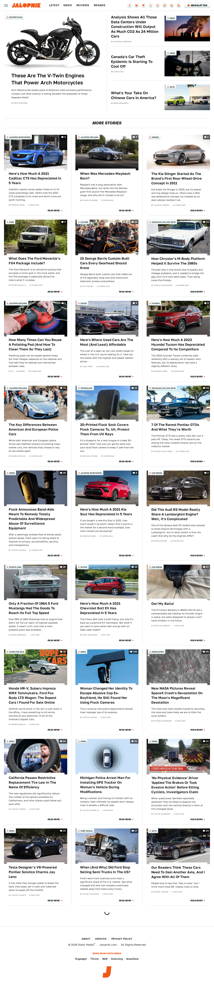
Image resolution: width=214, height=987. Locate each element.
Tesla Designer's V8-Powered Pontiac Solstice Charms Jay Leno (33, 872)
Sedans (155, 137)
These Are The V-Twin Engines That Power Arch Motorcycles (47, 79)
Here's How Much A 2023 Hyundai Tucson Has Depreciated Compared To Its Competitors (178, 344)
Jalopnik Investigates (19, 137)
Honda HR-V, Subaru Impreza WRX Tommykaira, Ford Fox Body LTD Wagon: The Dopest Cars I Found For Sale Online (32, 695)
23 (64, 830)
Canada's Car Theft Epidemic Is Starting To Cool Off (131, 61)
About (86, 938)
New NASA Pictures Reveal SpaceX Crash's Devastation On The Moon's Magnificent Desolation (177, 695)
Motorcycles (15, 17)
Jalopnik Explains (89, 137)
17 (136, 830)
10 (136, 222)
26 (207, 830)
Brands (99, 5)
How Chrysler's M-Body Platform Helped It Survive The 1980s (178, 261)
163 (135, 652)
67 (207, 567)
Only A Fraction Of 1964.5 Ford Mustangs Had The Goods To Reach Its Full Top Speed (33, 608)
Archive (100, 938)
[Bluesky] (136, 5)
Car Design (157, 473)
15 (136, 388)
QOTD (172, 87)
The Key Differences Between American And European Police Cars (33, 429)
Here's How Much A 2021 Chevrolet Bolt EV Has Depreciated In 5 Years (100, 608)
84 (64, 741)
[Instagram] (164, 5)
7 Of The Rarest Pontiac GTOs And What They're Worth (175, 427)
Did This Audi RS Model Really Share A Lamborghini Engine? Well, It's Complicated (175, 514)
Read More (54, 210)
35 (64, 567)
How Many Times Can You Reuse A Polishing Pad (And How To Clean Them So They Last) (35, 344)
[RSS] (178, 5)
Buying (84, 567)
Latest (54, 5)
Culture (84, 222)
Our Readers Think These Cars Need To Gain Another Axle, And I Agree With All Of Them (178, 872)
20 (207, 652)
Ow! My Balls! (162, 604)
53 (135, 741)
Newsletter (199, 5)
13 (207, 222)
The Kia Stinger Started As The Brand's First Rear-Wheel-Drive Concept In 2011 (176, 178)
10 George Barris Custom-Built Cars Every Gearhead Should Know (104, 263)
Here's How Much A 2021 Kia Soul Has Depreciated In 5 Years (106, 511)
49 (64, 473)
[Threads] (157, 5)
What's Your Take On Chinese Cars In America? (133, 95)
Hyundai (156, 303)
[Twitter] (150, 5)
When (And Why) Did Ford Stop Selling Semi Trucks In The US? (105, 869)
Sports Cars (15, 567)
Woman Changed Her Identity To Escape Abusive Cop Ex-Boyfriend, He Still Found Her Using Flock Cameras (106, 695)
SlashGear (132, 958)
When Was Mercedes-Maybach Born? (105, 176)
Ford (11, 222)
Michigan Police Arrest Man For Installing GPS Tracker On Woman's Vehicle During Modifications (105, 785)
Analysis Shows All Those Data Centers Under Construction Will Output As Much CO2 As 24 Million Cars (134, 26)
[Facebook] (129, 5)
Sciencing (117, 958)
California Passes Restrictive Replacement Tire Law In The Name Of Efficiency (32, 782)
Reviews (82, 5)
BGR (105, 958)
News (67, 5)
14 (64, 388)
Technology (86, 388)
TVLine (94, 958)
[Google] (171, 5)
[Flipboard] (143, 5)
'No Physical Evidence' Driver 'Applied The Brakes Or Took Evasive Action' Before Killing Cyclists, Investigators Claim (175, 785)
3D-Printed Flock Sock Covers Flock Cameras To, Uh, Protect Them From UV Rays (104, 429)
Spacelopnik (158, 652)
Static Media (86, 944)
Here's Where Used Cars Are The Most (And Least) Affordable (106, 342)
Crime (172, 53)
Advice (84, 303)
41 (207, 741)
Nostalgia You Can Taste (164, 222)
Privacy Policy (121, 938)
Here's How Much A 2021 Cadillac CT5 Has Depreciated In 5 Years (35, 178)
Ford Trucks (87, 831)
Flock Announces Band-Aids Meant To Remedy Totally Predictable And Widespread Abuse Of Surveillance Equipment (32, 518)
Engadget (81, 958)
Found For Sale (16, 652)
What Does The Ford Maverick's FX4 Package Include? (34, 260)
